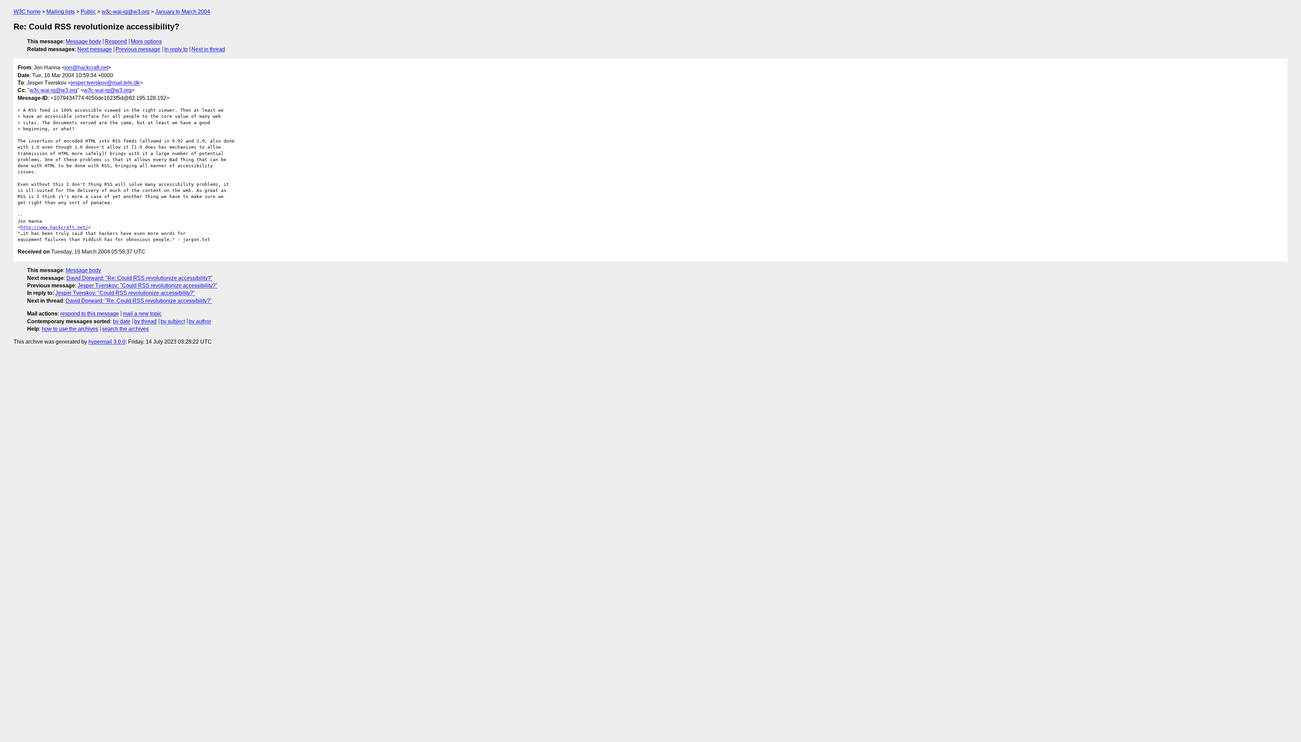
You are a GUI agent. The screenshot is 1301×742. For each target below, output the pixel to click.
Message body (83, 41)
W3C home (27, 12)
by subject (173, 321)
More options (146, 41)
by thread (145, 321)
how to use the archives (70, 329)
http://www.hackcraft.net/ (54, 227)
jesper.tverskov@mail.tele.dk (105, 83)
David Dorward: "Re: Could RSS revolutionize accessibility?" (139, 278)
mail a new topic (142, 314)
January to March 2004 (182, 12)
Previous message (138, 49)
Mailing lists (60, 12)
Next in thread (208, 49)
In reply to (176, 49)
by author (200, 321)
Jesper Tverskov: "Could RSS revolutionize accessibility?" (148, 285)
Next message (94, 49)
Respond (116, 41)
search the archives (125, 329)
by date (121, 321)
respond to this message (89, 314)
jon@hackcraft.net (86, 67)
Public (88, 12)
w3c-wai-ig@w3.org (125, 12)
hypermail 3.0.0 (106, 342)
